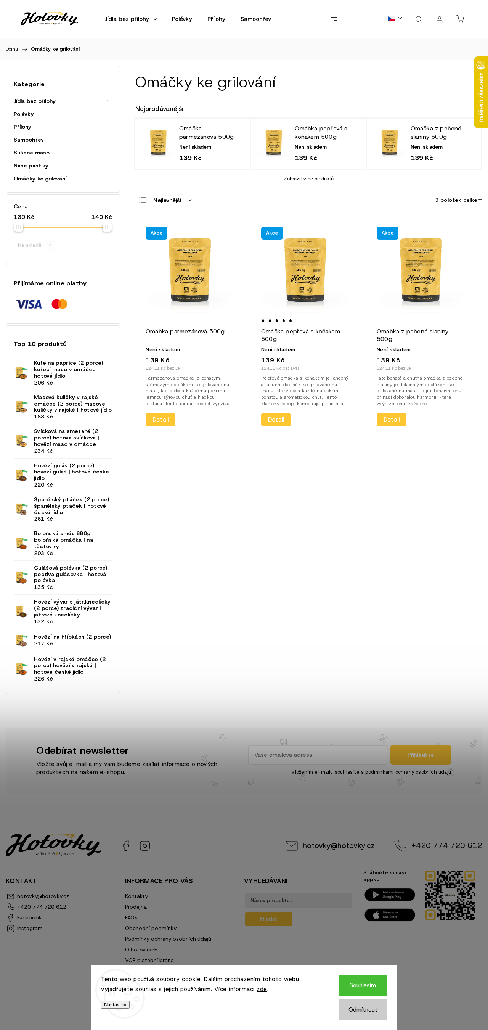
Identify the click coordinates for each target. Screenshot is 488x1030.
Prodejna (136, 906)
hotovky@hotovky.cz (338, 845)
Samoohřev (29, 139)
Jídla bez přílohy (35, 101)
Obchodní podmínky (151, 928)
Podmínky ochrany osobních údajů (168, 938)
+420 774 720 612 (446, 845)
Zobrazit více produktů (309, 179)
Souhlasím (363, 985)
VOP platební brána (149, 960)
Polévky (24, 114)
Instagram (145, 845)
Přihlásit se (421, 755)
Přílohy (22, 126)
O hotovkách (141, 949)
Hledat (268, 919)
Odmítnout (362, 1010)
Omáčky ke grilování (40, 178)
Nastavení (115, 1004)
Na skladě (34, 245)
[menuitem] (131, 19)
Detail (160, 419)
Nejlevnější (167, 200)
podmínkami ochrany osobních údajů (408, 772)
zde (262, 989)
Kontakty (136, 896)
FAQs (131, 917)
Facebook (126, 845)
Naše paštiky (31, 165)
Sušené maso (32, 152)
